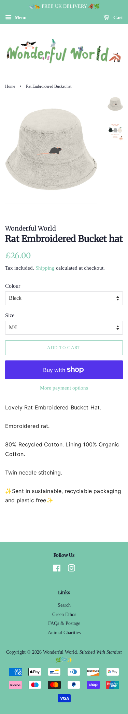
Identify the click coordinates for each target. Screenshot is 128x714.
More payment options (64, 388)
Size (9, 315)
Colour (12, 286)
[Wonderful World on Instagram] (71, 569)
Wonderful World (60, 652)
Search (64, 605)
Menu (20, 17)
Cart (117, 17)
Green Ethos (64, 614)
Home (10, 86)
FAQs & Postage (64, 623)
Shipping (45, 268)
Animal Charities (64, 632)
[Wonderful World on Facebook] (57, 569)
